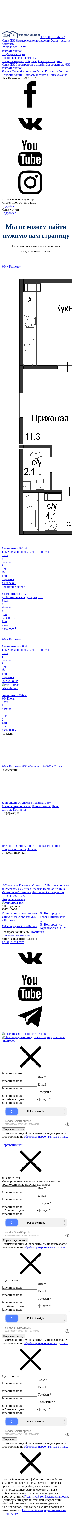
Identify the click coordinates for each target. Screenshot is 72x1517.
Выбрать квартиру (14, 61)
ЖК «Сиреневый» (34, 766)
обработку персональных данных (46, 1136)
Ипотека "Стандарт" (32, 885)
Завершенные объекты (16, 806)
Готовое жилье (41, 806)
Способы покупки (50, 61)
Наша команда (58, 74)
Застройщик (9, 802)
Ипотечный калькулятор (48, 892)
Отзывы (64, 71)
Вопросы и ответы (35, 74)
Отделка (31, 61)
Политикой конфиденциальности (46, 1496)
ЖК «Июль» (54, 766)
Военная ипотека (54, 888)
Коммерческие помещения (33, 40)
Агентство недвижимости (35, 802)
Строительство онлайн (31, 64)
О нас (40, 71)
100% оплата (10, 885)
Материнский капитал (16, 892)
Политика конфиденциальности (23, 933)
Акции (65, 40)
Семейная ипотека (30, 888)
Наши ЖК (8, 40)
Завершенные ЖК (58, 64)
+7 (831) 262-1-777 (53, 37)
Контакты (8, 44)
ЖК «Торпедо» (11, 766)
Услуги (55, 40)
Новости (7, 74)
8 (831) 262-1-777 (13, 942)
